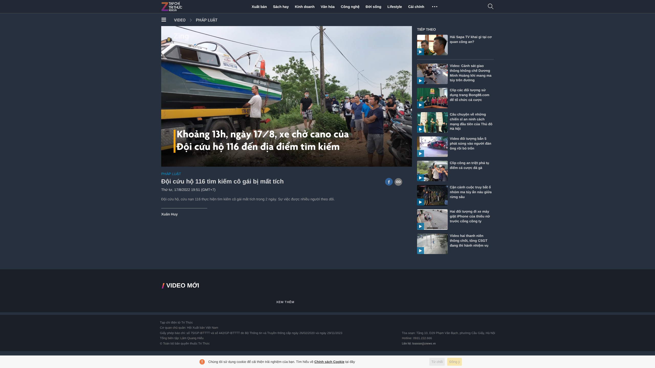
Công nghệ (350, 7)
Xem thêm (285, 302)
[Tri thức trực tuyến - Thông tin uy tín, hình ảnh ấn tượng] (183, 6)
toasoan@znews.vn (424, 343)
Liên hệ (406, 343)
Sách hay (281, 7)
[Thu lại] (395, 162)
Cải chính (416, 7)
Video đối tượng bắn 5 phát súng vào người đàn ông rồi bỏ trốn (470, 143)
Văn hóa (327, 7)
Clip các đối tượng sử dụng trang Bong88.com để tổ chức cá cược (469, 95)
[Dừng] (168, 162)
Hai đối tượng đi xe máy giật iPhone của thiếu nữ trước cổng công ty (470, 216)
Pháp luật (206, 20)
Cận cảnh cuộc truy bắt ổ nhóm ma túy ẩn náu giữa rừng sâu (471, 192)
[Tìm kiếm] (490, 7)
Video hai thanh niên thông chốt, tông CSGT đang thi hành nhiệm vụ (469, 240)
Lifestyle (394, 7)
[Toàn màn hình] (404, 162)
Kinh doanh (304, 7)
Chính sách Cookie (329, 362)
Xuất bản (259, 7)
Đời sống (373, 7)
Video (179, 20)
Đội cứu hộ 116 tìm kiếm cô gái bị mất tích (222, 181)
